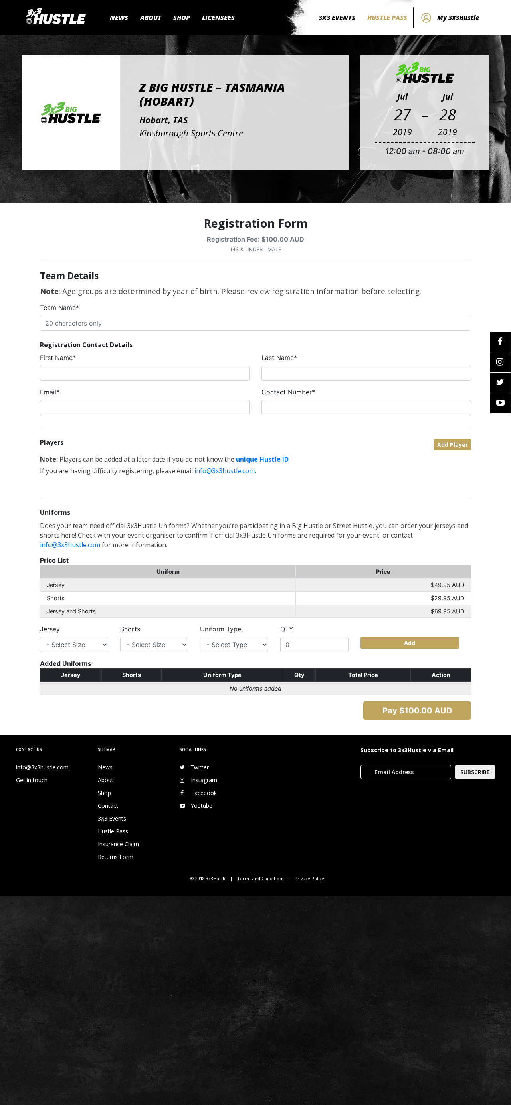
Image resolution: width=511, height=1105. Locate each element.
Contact (108, 805)
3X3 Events (112, 818)
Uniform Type (220, 629)
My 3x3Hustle (458, 17)
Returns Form (115, 857)
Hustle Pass (113, 831)
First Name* (58, 358)
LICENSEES (218, 17)
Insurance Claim (118, 844)
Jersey (50, 629)
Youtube (201, 805)
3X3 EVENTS (337, 17)
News (105, 767)
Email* (49, 392)
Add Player (452, 444)
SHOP (181, 17)
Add (409, 642)
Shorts (130, 629)
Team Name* (59, 308)
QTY (286, 629)
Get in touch (32, 780)
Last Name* (279, 358)
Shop (104, 793)
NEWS (119, 17)
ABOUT (150, 17)
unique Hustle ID (262, 459)
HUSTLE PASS (387, 17)
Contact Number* (288, 392)
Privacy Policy (309, 878)
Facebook (204, 793)
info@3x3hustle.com (224, 470)
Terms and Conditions (260, 878)
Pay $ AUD (417, 710)
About (105, 780)
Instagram (204, 780)
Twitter (199, 767)
